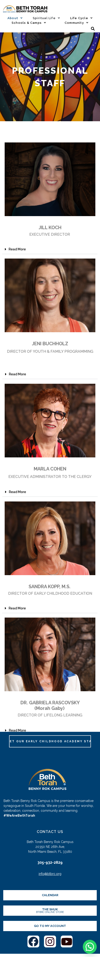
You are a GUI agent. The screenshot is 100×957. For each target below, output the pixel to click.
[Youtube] (67, 942)
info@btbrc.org (50, 874)
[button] (49, 249)
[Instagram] (50, 942)
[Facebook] (33, 942)
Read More (17, 249)
